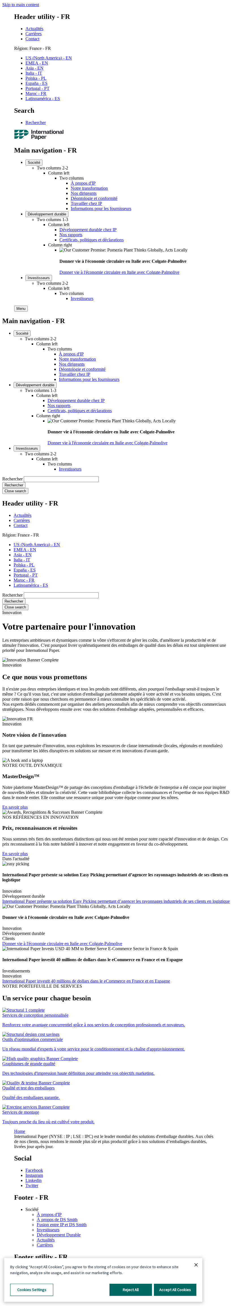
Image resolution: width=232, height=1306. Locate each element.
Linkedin (33, 1180)
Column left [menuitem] (58, 173)
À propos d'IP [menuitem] (83, 183)
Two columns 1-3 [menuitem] (52, 219)
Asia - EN (34, 68)
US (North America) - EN (48, 58)
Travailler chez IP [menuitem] (86, 203)
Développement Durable (59, 1234)
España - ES (36, 83)
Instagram (34, 1175)
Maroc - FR (35, 93)
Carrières (33, 33)
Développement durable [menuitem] (47, 214)
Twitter (31, 1185)
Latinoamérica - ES (42, 98)
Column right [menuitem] (60, 244)
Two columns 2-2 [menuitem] (52, 168)
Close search (15, 491)
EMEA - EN (36, 63)
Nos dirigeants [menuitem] (83, 193)
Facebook (34, 1170)
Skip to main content (20, 4)
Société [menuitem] (34, 162)
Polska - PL (35, 78)
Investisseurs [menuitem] (39, 278)
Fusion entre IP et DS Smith (62, 1224)
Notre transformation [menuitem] (89, 188)
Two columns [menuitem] (71, 178)
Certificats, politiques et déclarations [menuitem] (91, 239)
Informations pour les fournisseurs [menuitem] (101, 208)
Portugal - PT (37, 88)
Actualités (34, 28)
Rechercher (35, 122)
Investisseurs (48, 1229)
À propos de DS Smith (57, 1219)
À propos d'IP (49, 1214)
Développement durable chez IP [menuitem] (88, 229)
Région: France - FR (32, 48)
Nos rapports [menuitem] (70, 234)
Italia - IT (33, 73)
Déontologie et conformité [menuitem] (94, 198)
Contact (32, 38)
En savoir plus (15, 807)
